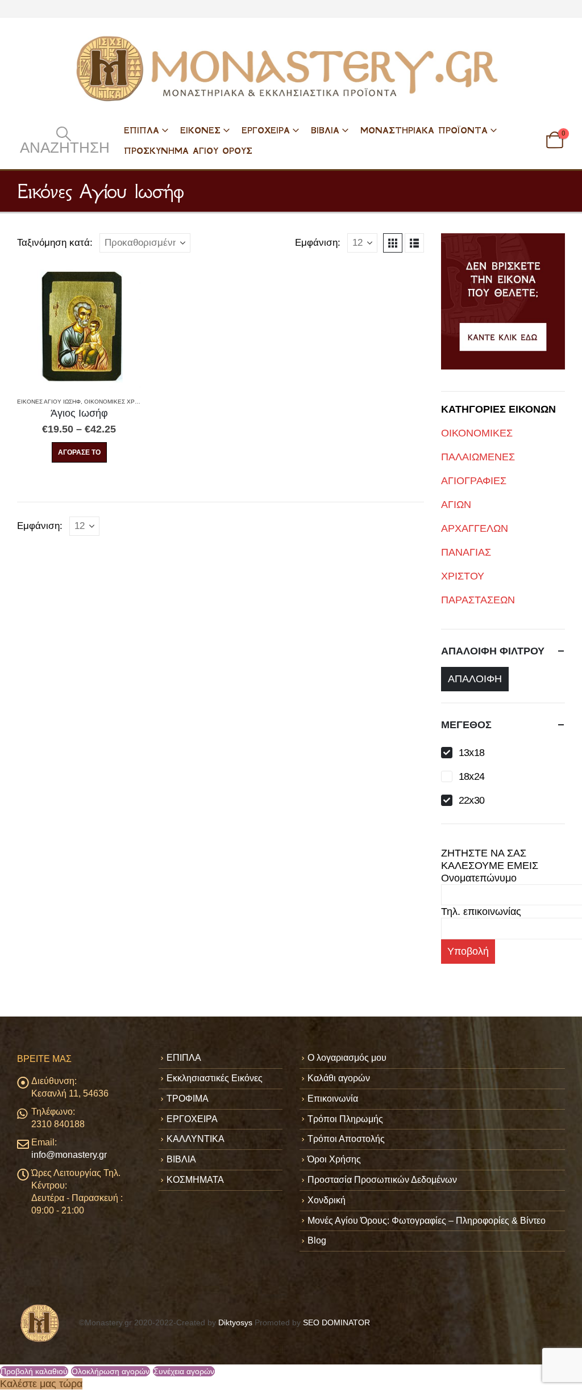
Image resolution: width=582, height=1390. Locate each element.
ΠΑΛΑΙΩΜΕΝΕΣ (478, 457)
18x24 (472, 776)
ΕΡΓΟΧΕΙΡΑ (266, 130)
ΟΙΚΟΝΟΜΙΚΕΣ (477, 433)
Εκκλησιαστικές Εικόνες (215, 1078)
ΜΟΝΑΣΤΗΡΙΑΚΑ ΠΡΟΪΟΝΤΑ (424, 130)
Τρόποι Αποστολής (346, 1139)
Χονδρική (326, 1200)
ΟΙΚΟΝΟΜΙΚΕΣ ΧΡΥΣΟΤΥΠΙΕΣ (125, 401)
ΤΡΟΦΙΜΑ (188, 1098)
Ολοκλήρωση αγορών (110, 1371)
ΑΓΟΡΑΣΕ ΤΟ (79, 452)
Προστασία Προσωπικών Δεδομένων (382, 1180)
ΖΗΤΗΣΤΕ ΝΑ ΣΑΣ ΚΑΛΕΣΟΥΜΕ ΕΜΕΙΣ (489, 859)
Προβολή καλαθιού (34, 1371)
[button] (63, 140)
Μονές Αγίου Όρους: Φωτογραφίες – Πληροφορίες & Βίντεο (426, 1220)
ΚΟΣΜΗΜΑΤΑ (195, 1180)
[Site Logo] (291, 68)
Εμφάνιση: (317, 242)
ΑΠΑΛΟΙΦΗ (475, 678)
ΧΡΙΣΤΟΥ (462, 576)
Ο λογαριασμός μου (346, 1058)
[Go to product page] (79, 326)
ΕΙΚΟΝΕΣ (200, 130)
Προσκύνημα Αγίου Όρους (188, 150)
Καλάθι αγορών (338, 1078)
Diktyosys (235, 1322)
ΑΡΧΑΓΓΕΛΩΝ (474, 528)
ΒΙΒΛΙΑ (325, 130)
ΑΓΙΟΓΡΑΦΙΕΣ (473, 480)
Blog (316, 1240)
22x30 (472, 800)
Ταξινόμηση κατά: (55, 242)
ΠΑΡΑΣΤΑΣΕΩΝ (478, 600)
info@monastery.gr (69, 1155)
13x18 (472, 752)
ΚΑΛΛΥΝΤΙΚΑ (196, 1139)
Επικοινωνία (332, 1098)
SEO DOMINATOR (336, 1322)
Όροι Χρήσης (334, 1159)
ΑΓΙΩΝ (456, 504)
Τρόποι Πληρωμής (345, 1119)
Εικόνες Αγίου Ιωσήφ (49, 401)
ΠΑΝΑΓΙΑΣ (466, 552)
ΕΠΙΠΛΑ (141, 130)
